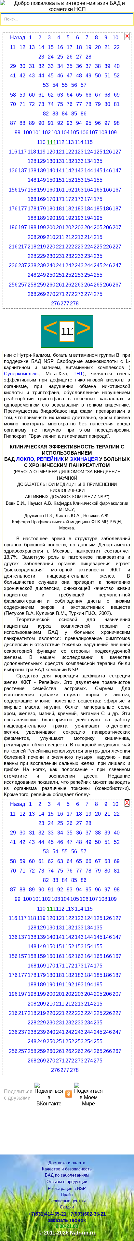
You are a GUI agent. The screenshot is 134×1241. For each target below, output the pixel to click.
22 (117, 47)
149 (41, 180)
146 (107, 170)
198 (32, 227)
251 (60, 275)
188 (32, 218)
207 (117, 227)
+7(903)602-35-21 (87, 1214)
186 (107, 208)
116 (13, 151)
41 (13, 75)
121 (60, 151)
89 (32, 123)
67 (98, 95)
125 (98, 151)
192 (69, 218)
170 (51, 199)
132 (69, 161)
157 (22, 190)
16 (60, 47)
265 (98, 284)
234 (88, 256)
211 (60, 237)
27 (79, 57)
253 (79, 275)
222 (69, 246)
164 (88, 190)
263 (79, 284)
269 (41, 294)
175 (98, 199)
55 (65, 85)
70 (13, 104)
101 (37, 132)
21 (107, 47)
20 (98, 47)
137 (22, 170)
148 (32, 180)
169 (41, 199)
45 (51, 75)
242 (69, 265)
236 (13, 265)
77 (79, 104)
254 (88, 275)
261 (60, 284)
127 (117, 151)
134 (88, 161)
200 (51, 227)
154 (88, 180)
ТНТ (78, 373)
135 (98, 161)
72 (32, 104)
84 (65, 113)
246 (107, 265)
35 (70, 66)
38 (98, 66)
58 (13, 95)
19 (88, 47)
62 (51, 95)
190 (51, 218)
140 (51, 170)
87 (13, 123)
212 (69, 237)
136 (13, 170)
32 (41, 66)
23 (41, 57)
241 (60, 265)
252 (69, 275)
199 (41, 227)
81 (117, 104)
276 (55, 303)
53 (46, 85)
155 (98, 180)
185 (98, 208)
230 (51, 256)
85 (74, 113)
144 (88, 170)
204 (88, 227)
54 (55, 85)
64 (70, 95)
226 (107, 246)
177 (22, 208)
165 (98, 190)
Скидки (67, 1207)
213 (79, 237)
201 (60, 227)
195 (98, 218)
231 (60, 256)
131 (60, 161)
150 (51, 180)
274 (88, 294)
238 (32, 265)
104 (65, 132)
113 (69, 142)
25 (60, 57)
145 (98, 170)
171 (60, 199)
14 (41, 47)
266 (107, 284)
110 (41, 142)
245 (98, 265)
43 (32, 75)
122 (69, 151)
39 (107, 66)
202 (69, 227)
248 (32, 275)
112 (60, 142)
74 (51, 104)
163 (79, 190)
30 (22, 66)
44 (41, 75)
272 (69, 294)
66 (88, 95)
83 (55, 113)
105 (74, 132)
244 (88, 265)
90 (41, 123)
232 (69, 256)
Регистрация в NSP (67, 1188)
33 (51, 66)
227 (117, 246)
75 (60, 104)
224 (88, 246)
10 (115, 37)
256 (13, 284)
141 (60, 170)
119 (41, 151)
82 (46, 113)
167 (117, 190)
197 (22, 227)
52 (117, 75)
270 (51, 294)
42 (22, 75)
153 (79, 180)
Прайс (67, 1194)
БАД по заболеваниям (67, 1175)
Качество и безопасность (67, 1169)
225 (98, 246)
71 (22, 104)
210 (51, 237)
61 (41, 95)
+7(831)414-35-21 (47, 1214)
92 (60, 123)
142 (69, 170)
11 (13, 47)
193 (79, 218)
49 (88, 75)
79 (98, 104)
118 (32, 151)
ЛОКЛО (25, 459)
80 (107, 104)
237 (22, 265)
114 (79, 142)
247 (117, 265)
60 (32, 95)
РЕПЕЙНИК (50, 459)
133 (79, 161)
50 (98, 75)
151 (60, 180)
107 (93, 132)
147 (117, 170)
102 (46, 132)
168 (32, 199)
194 (88, 218)
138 (32, 170)
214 (88, 237)
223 (79, 246)
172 (69, 199)
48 (79, 75)
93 (70, 123)
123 (79, 151)
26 (70, 57)
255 (98, 275)
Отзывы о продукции (67, 1181)
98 (117, 123)
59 (22, 95)
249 (41, 275)
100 (27, 132)
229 (41, 256)
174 (88, 199)
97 (107, 123)
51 (107, 75)
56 (74, 85)
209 (41, 237)
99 (17, 132)
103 (55, 132)
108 (103, 132)
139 (41, 170)
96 (98, 123)
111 (51, 142)
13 (32, 47)
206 (107, 227)
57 (84, 85)
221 (60, 246)
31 (32, 66)
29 (13, 66)
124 (88, 151)
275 (98, 294)
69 (117, 95)
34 (60, 66)
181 (60, 208)
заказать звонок (67, 1220)
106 (84, 132)
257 (22, 284)
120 (51, 151)
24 (51, 57)
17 (70, 47)
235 (98, 256)
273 (79, 294)
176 (13, 208)
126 (107, 151)
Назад (17, 37)
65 (79, 95)
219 (41, 246)
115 (88, 142)
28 (88, 57)
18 (79, 47)
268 (32, 294)
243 (79, 265)
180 (51, 208)
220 (51, 246)
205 (98, 227)
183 (79, 208)
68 (107, 95)
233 (79, 256)
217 (22, 246)
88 (22, 123)
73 (41, 104)
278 (74, 303)
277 (64, 303)
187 (117, 208)
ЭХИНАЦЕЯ (84, 459)
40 (117, 66)
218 (32, 246)
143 (79, 170)
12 (22, 47)
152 (69, 180)
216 (13, 246)
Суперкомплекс (21, 373)
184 (88, 208)
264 (88, 284)
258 (32, 284)
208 (32, 237)
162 (69, 190)
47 (70, 75)
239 (41, 265)
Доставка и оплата (66, 1162)
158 (32, 190)
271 (60, 294)
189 (41, 218)
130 (51, 161)
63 (60, 95)
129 (41, 161)
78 (88, 104)
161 (60, 190)
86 (84, 113)
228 (32, 256)
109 (112, 132)
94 (79, 123)
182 (69, 208)
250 (51, 275)
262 (69, 284)
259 (41, 284)
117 (22, 151)
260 (51, 284)
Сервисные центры (67, 1200)
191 (60, 218)
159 (41, 190)
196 (13, 227)
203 (79, 227)
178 (32, 208)
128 (32, 161)
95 (88, 123)
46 (60, 75)
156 (13, 190)
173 (79, 199)
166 (107, 190)
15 (51, 47)
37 (88, 66)
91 (51, 123)
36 (79, 66)
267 (117, 284)
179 (41, 208)
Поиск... (11, 19)
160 (51, 190)
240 (51, 265)
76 (70, 104)
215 (98, 237)
